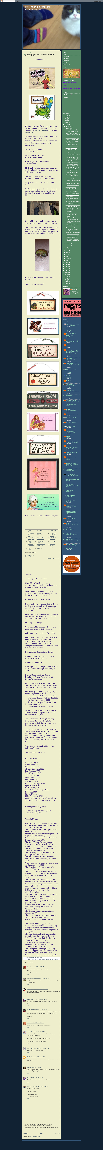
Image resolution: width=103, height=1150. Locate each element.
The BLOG (68, 381)
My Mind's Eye (53, 537)
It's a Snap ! (69, 430)
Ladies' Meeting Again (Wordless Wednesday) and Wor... (73, 180)
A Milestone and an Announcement (70, 514)
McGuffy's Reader (70, 500)
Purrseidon (30, 537)
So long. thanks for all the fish (72, 540)
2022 (66, 122)
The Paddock (69, 345)
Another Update (69, 396)
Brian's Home (40, 537)
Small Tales (39, 548)
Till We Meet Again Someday (72, 442)
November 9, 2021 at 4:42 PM (43, 1048)
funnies (36, 959)
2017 (66, 268)
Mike (28, 1077)
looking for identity (70, 422)
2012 (66, 278)
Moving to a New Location (71, 506)
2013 (66, 276)
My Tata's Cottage (52, 546)
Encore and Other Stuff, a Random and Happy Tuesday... (72, 210)
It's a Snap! (52, 544)
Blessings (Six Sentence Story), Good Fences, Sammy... (71, 149)
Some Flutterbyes (70, 419)
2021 (66, 124)
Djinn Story (66, 58)
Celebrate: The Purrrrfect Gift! (72, 475)
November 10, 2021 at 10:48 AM (40, 1086)
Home (41, 1133)
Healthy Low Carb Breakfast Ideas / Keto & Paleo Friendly (72, 535)
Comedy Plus (30, 132)
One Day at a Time (70, 409)
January (68, 260)
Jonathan (66, 60)
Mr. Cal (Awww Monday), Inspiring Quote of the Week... (71, 215)
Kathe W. (29, 1067)
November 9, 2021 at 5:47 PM (38, 1067)
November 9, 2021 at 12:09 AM (37, 966)
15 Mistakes (68, 377)
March (67, 256)
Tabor (28, 1023)
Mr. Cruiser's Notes (70, 426)
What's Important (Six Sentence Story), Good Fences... (71, 229)
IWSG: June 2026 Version (71, 359)
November (68, 128)
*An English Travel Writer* (72, 414)
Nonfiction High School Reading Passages (71, 386)
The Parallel (68, 453)
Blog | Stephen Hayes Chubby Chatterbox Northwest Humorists (71, 511)
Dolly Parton (68, 336)
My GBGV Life (53, 533)
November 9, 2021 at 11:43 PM (37, 1077)
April (67, 254)
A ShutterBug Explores (53, 535)
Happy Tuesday (30, 531)
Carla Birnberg (69, 469)
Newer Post (25, 1133)
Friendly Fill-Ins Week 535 (71, 325)
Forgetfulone (31, 533)
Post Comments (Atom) (34, 1136)
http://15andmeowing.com (72, 324)
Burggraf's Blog (70, 529)
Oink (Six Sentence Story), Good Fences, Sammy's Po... (72, 176)
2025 (66, 117)
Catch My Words (70, 384)
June (67, 250)
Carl (33, 959)
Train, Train (68, 330)
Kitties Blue (30, 544)
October (68, 243)
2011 (66, 280)
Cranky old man (70, 390)
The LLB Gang (53, 541)
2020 (66, 262)
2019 (66, 264)
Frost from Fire (69, 496)
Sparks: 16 (68, 501)
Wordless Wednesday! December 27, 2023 (71, 432)
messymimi (74, 289)
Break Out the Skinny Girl (72, 479)
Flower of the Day (41, 544)
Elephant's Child (31, 978)
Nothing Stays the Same (71, 410)
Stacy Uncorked (41, 130)
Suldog (68, 436)
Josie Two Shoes (70, 505)
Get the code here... (30, 556)
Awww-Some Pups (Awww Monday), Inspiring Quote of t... (73, 135)
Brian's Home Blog (31, 1048)
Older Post (57, 1133)
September (68, 245)
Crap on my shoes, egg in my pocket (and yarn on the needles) (72, 351)
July (67, 248)
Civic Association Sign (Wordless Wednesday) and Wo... (73, 154)
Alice (65, 62)
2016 (66, 270)
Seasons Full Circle (71, 463)
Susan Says (69, 358)
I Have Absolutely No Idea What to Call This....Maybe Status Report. (71, 547)
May (67, 252)
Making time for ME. (70, 470)
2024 (66, 119)
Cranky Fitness (69, 363)
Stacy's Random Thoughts (52, 959)
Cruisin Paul (30, 1009)
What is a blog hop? (29, 555)
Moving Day (68, 491)
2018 (66, 266)
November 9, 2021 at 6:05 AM (41, 989)
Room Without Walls (71, 417)
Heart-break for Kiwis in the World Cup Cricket (72, 465)
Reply (28, 974)
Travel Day (68, 372)
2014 (66, 274)
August (68, 247)
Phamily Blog (40, 545)
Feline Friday (67, 56)
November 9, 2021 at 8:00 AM (40, 1009)
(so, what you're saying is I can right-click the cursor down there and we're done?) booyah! (72, 403)
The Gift (67, 437)
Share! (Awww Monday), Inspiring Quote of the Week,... (71, 188)
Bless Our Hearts (70, 329)
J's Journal (68, 523)
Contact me (67, 64)
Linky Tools (49, 558)
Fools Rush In (40, 539)
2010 (66, 281)
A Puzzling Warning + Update (72, 341)
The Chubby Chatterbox (72, 518)
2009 (66, 283)
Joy (67, 346)
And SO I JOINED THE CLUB (72, 392)
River (28, 966)
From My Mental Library (72, 340)
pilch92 (28, 1057)
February (68, 258)
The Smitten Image (70, 495)
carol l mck (29, 1086)
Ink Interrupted (69, 484)
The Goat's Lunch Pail (71, 452)
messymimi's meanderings (38, 7)
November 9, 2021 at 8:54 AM (37, 1023)
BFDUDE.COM (69, 539)
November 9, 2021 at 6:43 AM (40, 999)
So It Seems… (69, 480)
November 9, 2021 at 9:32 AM (38, 1031)
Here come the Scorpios (40, 542)
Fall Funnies (52, 539)
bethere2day (69, 395)
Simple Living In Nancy (72, 441)
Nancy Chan (30, 999)
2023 (66, 120)
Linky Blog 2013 (55, 558)
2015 (66, 272)
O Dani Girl (39, 534)
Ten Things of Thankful (71, 400)
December (68, 126)
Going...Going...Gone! (70, 520)
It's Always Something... (72, 544)
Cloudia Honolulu (30, 542)
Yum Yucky (69, 533)
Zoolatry (39, 533)
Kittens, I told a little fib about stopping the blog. (72, 448)
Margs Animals (69, 446)
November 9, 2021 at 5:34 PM (38, 1057)
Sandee (28, 1031)
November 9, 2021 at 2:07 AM (42, 978)
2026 (66, 115)
